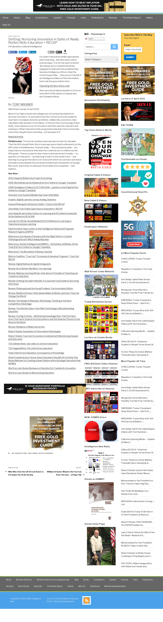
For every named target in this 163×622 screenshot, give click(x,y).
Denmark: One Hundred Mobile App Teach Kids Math (33, 195)
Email (127, 45)
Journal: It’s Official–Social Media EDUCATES (29, 221)
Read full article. (16, 137)
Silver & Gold (23, 586)
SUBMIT (130, 57)
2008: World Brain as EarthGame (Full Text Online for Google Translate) (42, 183)
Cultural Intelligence (32, 46)
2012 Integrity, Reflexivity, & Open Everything (30, 178)
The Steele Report (132, 17)
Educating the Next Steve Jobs (54, 86)
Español (57, 17)
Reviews (113, 17)
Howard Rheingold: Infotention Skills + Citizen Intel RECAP (36, 204)
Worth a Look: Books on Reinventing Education (31, 373)
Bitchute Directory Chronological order (53, 580)
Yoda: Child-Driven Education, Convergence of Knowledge (36, 353)
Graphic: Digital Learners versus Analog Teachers (32, 199)
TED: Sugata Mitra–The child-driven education (30, 348)
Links (83, 17)
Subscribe (38, 586)
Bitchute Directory (24, 580)
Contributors (41, 17)
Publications (97, 17)
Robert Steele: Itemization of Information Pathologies (34, 331)
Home (5, 17)
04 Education (14, 46)
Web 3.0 (6, 25)
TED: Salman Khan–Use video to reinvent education (33, 343)
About (17, 17)
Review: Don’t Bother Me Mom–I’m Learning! (29, 268)
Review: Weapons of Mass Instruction (26, 327)
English (90, 39)
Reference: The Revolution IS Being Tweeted (30, 252)
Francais (71, 17)
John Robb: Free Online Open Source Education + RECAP (35, 209)
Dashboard (94, 586)
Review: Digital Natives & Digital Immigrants (29, 264)
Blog (27, 17)
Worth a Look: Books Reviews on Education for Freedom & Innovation (42, 368)
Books (86, 580)
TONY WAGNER (22, 104)
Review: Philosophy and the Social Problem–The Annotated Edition (40, 288)
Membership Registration (115, 586)
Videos (149, 17)
